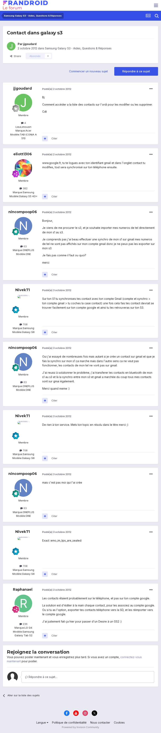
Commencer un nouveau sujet (88, 71)
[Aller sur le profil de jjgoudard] (11, 46)
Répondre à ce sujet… (42, 677)
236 (24, 623)
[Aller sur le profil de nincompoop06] (23, 226)
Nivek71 (22, 290)
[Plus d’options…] (151, 88)
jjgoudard (30, 44)
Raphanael (22, 589)
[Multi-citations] (45, 138)
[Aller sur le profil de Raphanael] (23, 603)
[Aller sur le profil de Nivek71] (23, 304)
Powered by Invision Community (80, 727)
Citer (54, 138)
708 (24, 324)
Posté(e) (56, 88)
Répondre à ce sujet (136, 71)
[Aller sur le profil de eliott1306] (23, 168)
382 (24, 188)
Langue (41, 722)
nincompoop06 (22, 212)
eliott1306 (22, 154)
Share (16, 56)
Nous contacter (100, 722)
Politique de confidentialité (69, 722)
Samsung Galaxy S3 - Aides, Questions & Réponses (78, 48)
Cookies (119, 722)
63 (25, 246)
